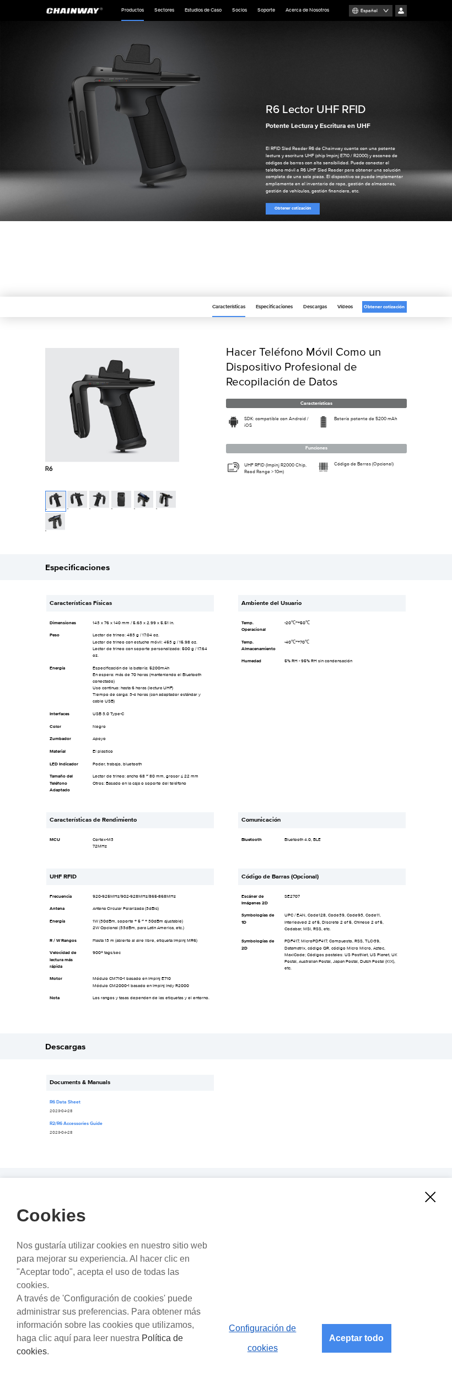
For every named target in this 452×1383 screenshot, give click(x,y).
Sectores (164, 10)
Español (369, 10)
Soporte (266, 10)
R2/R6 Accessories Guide (76, 1123)
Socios (239, 10)
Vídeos (345, 306)
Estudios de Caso (203, 10)
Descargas (315, 306)
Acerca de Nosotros (307, 10)
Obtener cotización (293, 208)
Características (228, 306)
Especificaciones (274, 306)
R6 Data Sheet (65, 1102)
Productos (132, 10)
